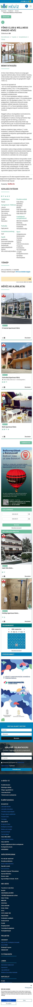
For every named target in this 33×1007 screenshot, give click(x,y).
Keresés (16, 525)
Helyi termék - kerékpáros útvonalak (10, 942)
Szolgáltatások (23, 37)
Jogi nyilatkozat (5, 970)
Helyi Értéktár (4, 915)
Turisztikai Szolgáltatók (7, 928)
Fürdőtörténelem (5, 785)
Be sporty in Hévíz (5, 824)
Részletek (27, 337)
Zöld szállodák (5, 905)
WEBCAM (3, 900)
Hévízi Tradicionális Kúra (7, 863)
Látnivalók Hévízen (6, 806)
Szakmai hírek (5, 920)
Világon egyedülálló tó (7, 790)
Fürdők (3, 923)
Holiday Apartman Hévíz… (10, 613)
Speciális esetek (5, 866)
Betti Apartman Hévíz (9, 427)
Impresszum (4, 967)
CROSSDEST (4, 940)
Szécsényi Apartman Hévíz (11, 377)
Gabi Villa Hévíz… (8, 568)
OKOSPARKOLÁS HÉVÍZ (7, 893)
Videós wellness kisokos (7, 839)
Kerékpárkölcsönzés (6, 847)
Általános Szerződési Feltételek (9, 972)
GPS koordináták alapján (23, 272)
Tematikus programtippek (7, 811)
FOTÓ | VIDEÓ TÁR (6, 913)
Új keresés (6, 16)
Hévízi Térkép (4, 898)
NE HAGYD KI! (4, 804)
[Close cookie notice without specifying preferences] (31, 985)
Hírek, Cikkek (4, 908)
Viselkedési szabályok (7, 918)
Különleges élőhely (6, 787)
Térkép (3, 39)
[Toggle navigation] (30, 6)
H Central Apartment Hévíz (11, 328)
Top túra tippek (5, 834)
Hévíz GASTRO (5, 842)
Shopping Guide (5, 925)
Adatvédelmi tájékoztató (7, 965)
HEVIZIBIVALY (4, 849)
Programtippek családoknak (8, 814)
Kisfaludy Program (6, 947)
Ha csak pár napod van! (7, 858)
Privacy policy (28, 987)
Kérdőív (3, 890)
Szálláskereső (26, 442)
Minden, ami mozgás (6, 829)
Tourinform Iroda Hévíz (7, 888)
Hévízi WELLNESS (5, 836)
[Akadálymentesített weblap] (30, 1)
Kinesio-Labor (5, 876)
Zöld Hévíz (4, 903)
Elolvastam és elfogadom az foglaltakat (12, 764)
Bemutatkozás (5, 37)
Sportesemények (5, 831)
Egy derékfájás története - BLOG (9, 878)
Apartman (5, 325)
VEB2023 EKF (4, 950)
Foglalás (14, 37)
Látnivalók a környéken (7, 809)
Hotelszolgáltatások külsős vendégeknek (12, 844)
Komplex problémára (6, 861)
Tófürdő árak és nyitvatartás (8, 795)
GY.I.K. (2, 910)
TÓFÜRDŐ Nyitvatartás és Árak (9, 895)
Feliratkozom (16, 769)
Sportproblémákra (6, 873)
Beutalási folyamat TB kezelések (10, 871)
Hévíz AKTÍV (4, 821)
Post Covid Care (5, 868)
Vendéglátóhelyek (6, 930)
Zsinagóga (4, 819)
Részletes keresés (16, 528)
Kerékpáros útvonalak (6, 826)
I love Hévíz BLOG (5, 792)
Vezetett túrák (5, 816)
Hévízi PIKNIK (4, 945)
